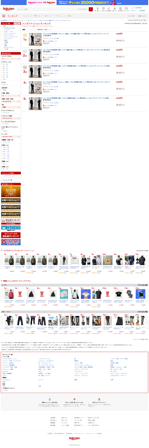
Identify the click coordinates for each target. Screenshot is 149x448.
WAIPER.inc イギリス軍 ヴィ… (8, 267)
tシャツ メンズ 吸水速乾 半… (96, 301)
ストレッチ (6, 142)
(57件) (76, 333)
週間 (45, 29)
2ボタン (5, 131)
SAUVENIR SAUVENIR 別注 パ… (63, 301)
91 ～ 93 (5, 70)
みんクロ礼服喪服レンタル (51, 41)
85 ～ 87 (5, 66)
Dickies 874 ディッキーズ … (30, 328)
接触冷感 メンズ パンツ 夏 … (52, 328)
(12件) (76, 273)
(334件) (131, 333)
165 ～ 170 (6, 151)
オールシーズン (7, 136)
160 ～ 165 (6, 149)
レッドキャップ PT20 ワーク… (86, 328)
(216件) (87, 333)
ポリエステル (7, 101)
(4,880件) (55, 333)
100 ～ (5, 79)
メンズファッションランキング (36, 23)
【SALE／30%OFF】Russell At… (74, 301)
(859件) (131, 273)
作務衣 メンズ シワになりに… (129, 267)
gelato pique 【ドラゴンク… (129, 301)
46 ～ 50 (5, 169)
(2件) (142, 273)
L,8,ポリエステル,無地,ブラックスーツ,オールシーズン (55, 20)
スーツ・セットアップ (10, 37)
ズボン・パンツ (8, 31)
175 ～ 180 (6, 156)
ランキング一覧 (7, 180)
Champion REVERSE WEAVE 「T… (74, 267)
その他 (6, 49)
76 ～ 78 (5, 72)
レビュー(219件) (54, 38)
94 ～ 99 (5, 77)
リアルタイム (58, 15)
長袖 (4, 90)
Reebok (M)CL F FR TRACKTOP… (118, 267)
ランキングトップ (27, 15)
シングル (5, 123)
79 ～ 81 (5, 75)
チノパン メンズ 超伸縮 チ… (140, 328)
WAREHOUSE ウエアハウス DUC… (19, 329)
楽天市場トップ (6, 20)
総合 (4, 26)
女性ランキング (49, 15)
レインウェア (8, 38)
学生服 (6, 42)
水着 (5, 44)
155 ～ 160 (6, 147)
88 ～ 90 (5, 68)
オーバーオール (8, 35)
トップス (7, 29)
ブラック (5, 84)
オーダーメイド (8, 47)
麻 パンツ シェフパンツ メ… (74, 328)
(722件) (65, 333)
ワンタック (6, 112)
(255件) (98, 273)
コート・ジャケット (10, 33)
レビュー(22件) (53, 103)
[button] (103, 9)
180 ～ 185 (6, 158)
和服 (5, 40)
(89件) (32, 333)
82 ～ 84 (5, 64)
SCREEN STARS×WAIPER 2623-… (9, 301)
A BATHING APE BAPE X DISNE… (118, 301)
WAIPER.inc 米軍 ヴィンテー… (19, 267)
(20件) (76, 306)
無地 (4, 107)
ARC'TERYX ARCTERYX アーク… (140, 267)
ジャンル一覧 (131, 15)
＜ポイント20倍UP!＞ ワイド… (129, 328)
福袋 (5, 45)
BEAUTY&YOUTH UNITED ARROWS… (64, 268)
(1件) (32, 273)
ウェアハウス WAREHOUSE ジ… (118, 328)
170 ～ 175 (6, 154)
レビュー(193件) (54, 54)
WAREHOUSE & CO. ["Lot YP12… (20, 301)
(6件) (120, 333)
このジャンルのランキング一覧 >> (137, 20)
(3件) (65, 273)
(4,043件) (143, 333)
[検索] (91, 9)
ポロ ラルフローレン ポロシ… (96, 267)
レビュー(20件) (53, 70)
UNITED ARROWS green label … (107, 328)
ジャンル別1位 (67, 15)
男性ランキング (38, 15)
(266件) (10, 333)
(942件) (98, 306)
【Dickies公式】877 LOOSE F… (96, 328)
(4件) (98, 333)
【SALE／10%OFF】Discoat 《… (9, 328)
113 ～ (5, 163)
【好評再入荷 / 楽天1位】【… (85, 267)
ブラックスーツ (7, 118)
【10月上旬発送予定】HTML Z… (85, 301)
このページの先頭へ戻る (141, 339)
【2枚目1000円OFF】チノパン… (64, 328)
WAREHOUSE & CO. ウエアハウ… (108, 267)
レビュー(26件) (53, 86)
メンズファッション (31, 20)
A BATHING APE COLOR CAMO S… (30, 302)
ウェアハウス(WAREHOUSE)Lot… (42, 328)
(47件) (87, 273)
